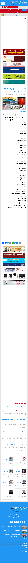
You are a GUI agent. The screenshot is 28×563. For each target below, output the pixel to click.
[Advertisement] (14, 341)
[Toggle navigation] (3, 3)
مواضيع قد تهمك (20, 403)
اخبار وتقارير (25, 543)
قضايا (26, 547)
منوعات (25, 549)
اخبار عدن (25, 541)
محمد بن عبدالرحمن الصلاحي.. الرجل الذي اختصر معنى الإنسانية (20, 476)
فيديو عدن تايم (24, 551)
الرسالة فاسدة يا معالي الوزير (7, 485)
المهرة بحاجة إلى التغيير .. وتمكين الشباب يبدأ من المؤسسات (8, 496)
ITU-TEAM (18, 559)
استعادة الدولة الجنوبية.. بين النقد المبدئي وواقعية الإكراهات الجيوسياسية (7, 476)
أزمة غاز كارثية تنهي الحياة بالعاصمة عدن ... (16, 444)
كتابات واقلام (21, 455)
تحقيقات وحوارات (24, 545)
